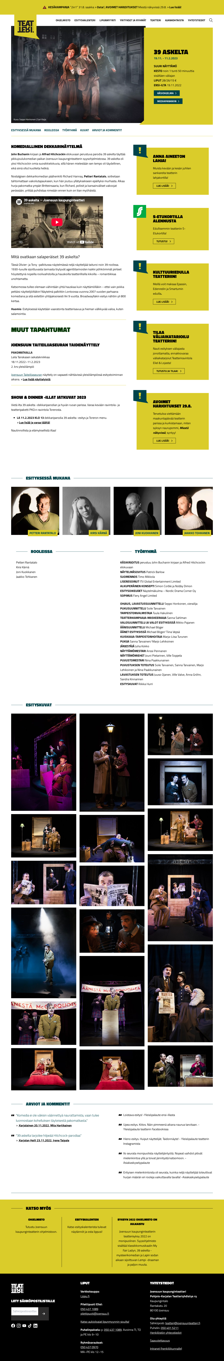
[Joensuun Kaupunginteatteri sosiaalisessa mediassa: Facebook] (13, 1326)
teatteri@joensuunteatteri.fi (182, 1323)
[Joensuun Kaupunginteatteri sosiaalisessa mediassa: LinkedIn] (35, 1326)
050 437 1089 (89, 1309)
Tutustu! (162, 241)
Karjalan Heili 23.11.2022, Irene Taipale (43, 1140)
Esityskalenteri (84, 20)
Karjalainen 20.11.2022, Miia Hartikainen (45, 1125)
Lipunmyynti (108, 20)
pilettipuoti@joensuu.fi (95, 1313)
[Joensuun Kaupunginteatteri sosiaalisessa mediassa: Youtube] (24, 1326)
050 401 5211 (170, 1328)
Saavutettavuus (160, 1340)
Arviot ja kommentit (107, 130)
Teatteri (155, 20)
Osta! (100, 7)
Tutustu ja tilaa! (167, 371)
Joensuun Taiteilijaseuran (26, 374)
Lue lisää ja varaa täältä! (34, 422)
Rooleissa (51, 130)
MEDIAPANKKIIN (166, 101)
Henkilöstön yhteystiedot (166, 1332)
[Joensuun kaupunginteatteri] (25, 21)
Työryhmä (69, 130)
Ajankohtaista (174, 20)
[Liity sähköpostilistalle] (43, 1313)
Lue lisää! (175, 7)
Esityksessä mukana (26, 130)
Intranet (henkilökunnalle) (166, 1348)
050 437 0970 (89, 1347)
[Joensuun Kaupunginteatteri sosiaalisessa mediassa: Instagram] (19, 1326)
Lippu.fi (85, 1296)
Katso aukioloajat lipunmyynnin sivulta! (105, 1321)
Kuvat (84, 130)
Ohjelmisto (63, 20)
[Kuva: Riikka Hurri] (44, 762)
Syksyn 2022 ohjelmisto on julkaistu (137, 1221)
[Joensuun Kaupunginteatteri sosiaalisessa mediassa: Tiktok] (30, 1326)
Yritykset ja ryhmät (133, 20)
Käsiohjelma (165, 93)
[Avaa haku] (211, 20)
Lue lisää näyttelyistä (36, 379)
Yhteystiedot (196, 20)
